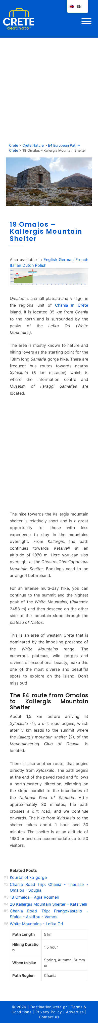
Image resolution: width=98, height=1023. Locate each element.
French (81, 259)
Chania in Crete (71, 305)
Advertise (75, 1012)
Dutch (28, 265)
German (66, 259)
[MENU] (86, 21)
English (50, 259)
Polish (40, 265)
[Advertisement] (49, 89)
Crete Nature (33, 145)
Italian (15, 265)
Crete (13, 145)
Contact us (49, 1017)
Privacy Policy (48, 1012)
